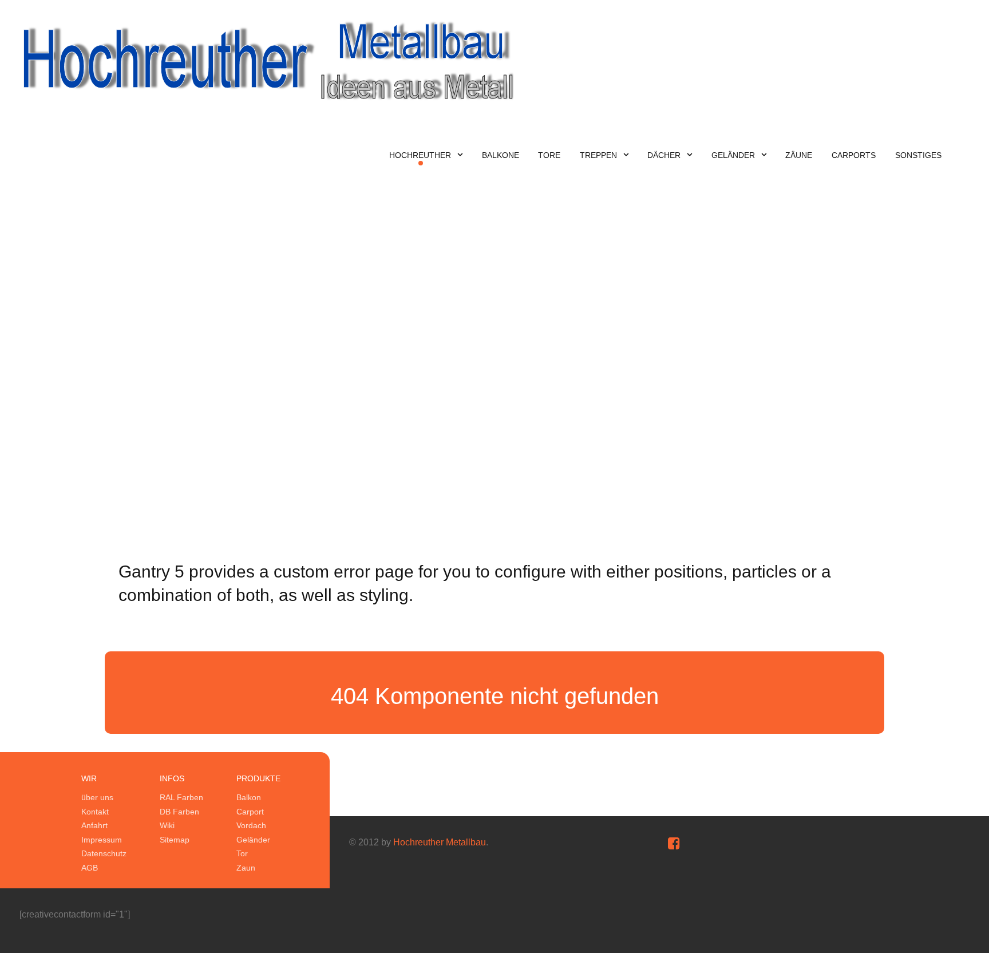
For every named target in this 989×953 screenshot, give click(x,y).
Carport (250, 811)
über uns (97, 797)
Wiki (167, 825)
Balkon (248, 797)
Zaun (245, 867)
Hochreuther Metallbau (439, 842)
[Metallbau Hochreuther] (266, 60)
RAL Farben (181, 797)
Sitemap (174, 839)
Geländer (253, 839)
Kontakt (95, 811)
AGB (89, 867)
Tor (242, 853)
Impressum (101, 839)
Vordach (251, 825)
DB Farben (179, 811)
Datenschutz (103, 853)
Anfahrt (94, 825)
